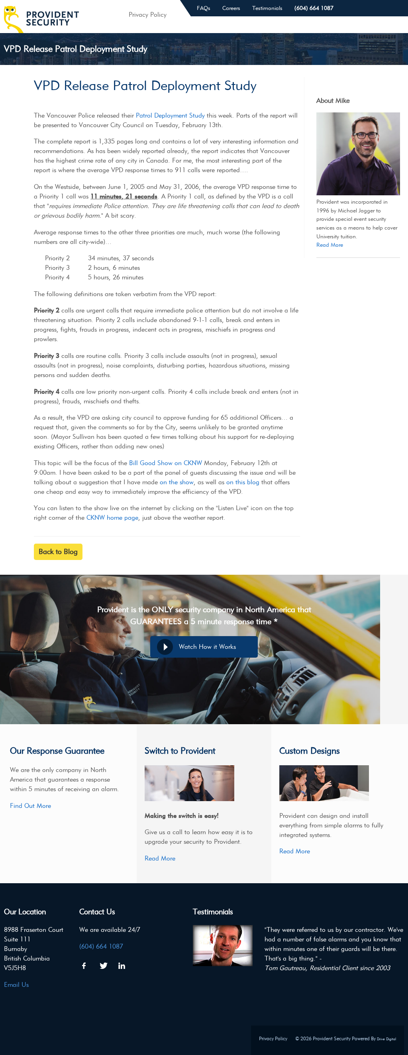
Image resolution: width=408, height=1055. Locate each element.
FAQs (203, 8)
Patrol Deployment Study (170, 115)
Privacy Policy (273, 1038)
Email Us (16, 984)
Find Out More (30, 805)
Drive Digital (386, 1039)
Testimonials (267, 8)
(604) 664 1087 (313, 8)
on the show (177, 482)
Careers (231, 8)
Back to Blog (58, 551)
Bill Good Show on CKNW (165, 463)
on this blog (242, 482)
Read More (329, 244)
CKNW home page (112, 517)
